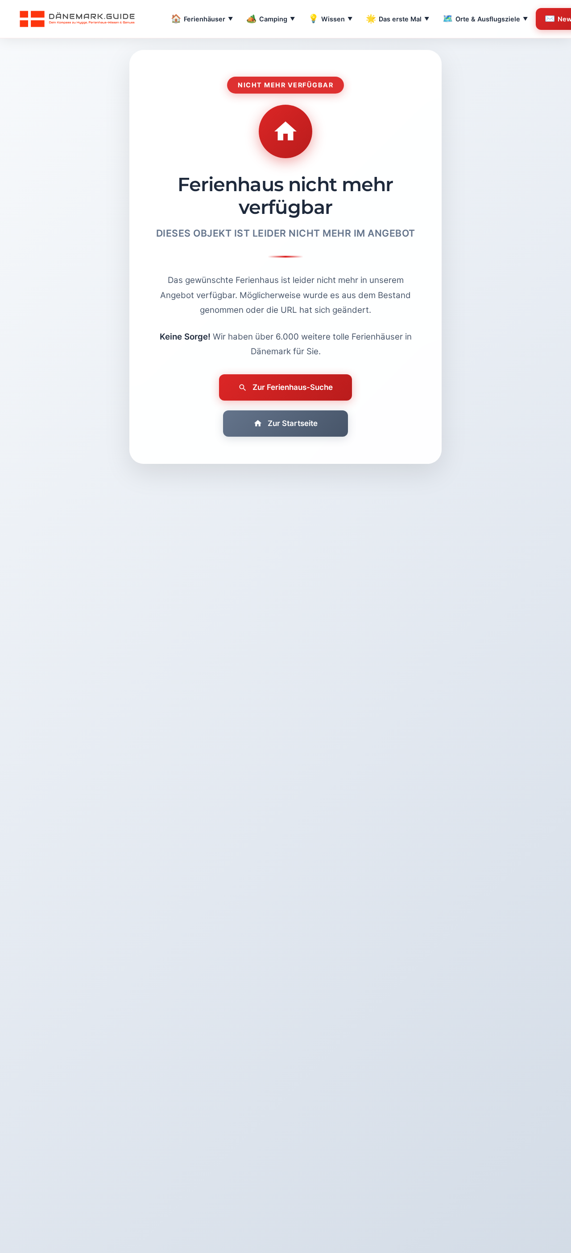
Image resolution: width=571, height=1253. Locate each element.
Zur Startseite (293, 423)
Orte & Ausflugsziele (485, 18)
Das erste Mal (397, 18)
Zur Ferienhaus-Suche (292, 387)
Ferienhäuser (202, 18)
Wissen (330, 18)
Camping (270, 18)
